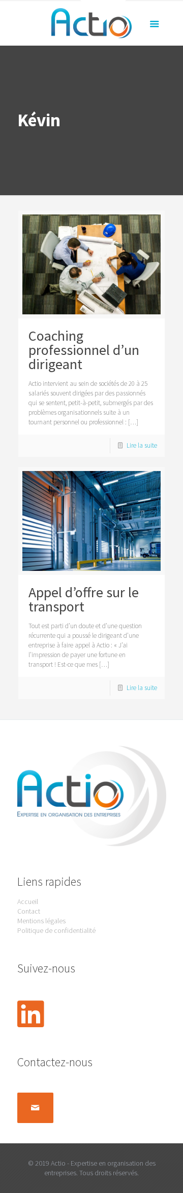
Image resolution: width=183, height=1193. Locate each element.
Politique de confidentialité (56, 930)
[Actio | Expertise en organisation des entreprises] (92, 23)
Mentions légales (41, 920)
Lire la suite (142, 445)
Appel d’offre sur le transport (83, 599)
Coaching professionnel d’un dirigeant (83, 350)
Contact (28, 911)
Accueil (27, 901)
